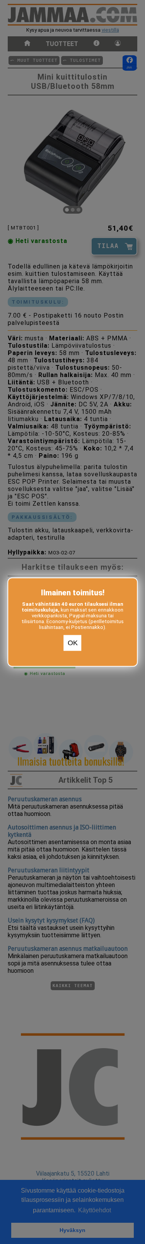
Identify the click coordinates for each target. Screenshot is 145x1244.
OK (73, 643)
